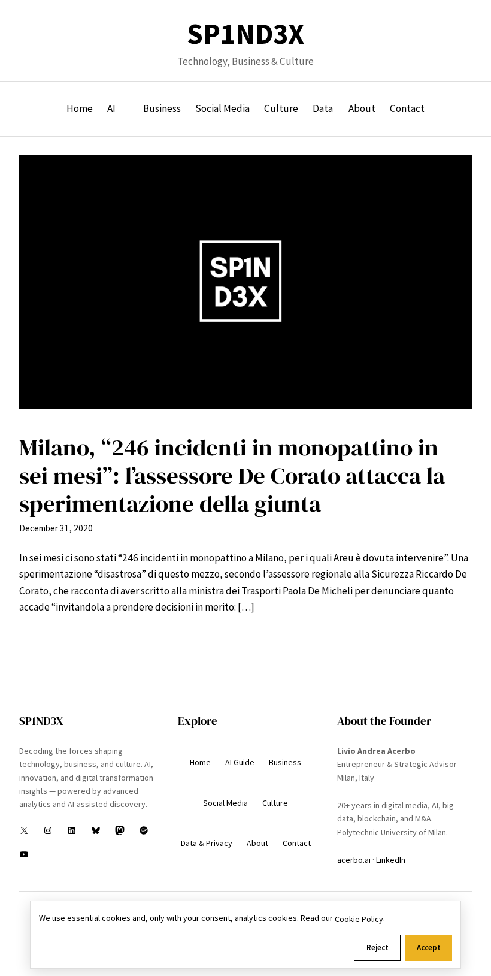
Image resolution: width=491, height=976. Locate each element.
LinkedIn (390, 859)
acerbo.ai (354, 859)
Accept (429, 947)
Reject (377, 947)
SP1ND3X (245, 34)
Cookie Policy (359, 919)
